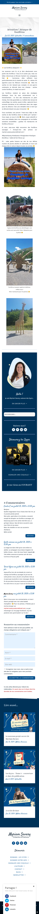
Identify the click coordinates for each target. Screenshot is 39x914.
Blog (18, 872)
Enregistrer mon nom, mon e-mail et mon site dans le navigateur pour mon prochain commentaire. (18, 671)
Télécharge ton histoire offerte (19, 2)
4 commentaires (28, 35)
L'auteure (18, 866)
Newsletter (18, 875)
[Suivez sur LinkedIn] (25, 429)
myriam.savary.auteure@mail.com (15, 608)
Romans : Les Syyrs (18, 857)
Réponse (30, 536)
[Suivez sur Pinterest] (17, 429)
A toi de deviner (12, 811)
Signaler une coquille (18, 475)
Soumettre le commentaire (21, 678)
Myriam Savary (8, 594)
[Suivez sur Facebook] (13, 429)
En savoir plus (18, 404)
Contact (18, 869)
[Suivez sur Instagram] (21, 429)
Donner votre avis (18, 860)
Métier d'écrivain (21, 742)
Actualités (18, 35)
